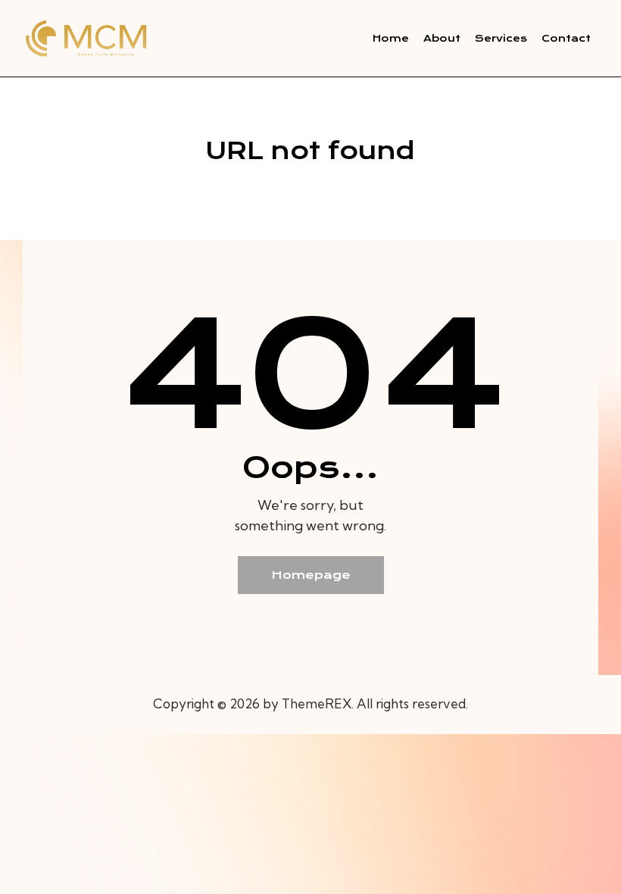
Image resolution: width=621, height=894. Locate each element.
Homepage (311, 575)
